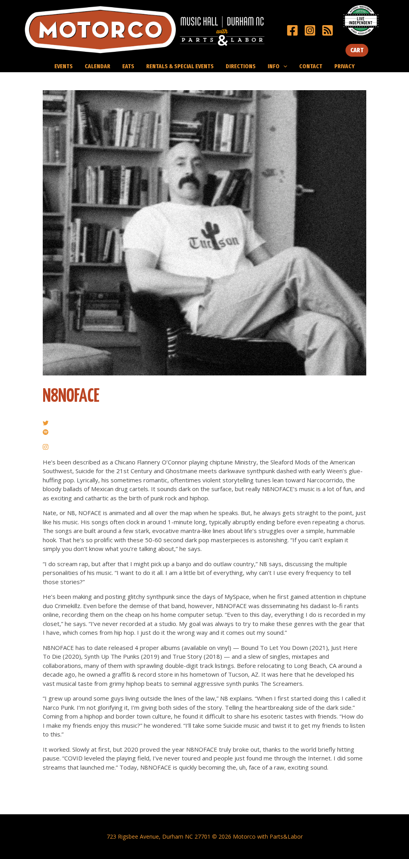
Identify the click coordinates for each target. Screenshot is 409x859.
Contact (310, 66)
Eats (128, 66)
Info (274, 66)
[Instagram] (310, 30)
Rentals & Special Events (180, 66)
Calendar (97, 66)
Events (63, 66)
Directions (241, 66)
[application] (283, 66)
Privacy (344, 66)
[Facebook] (292, 30)
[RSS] (328, 30)
